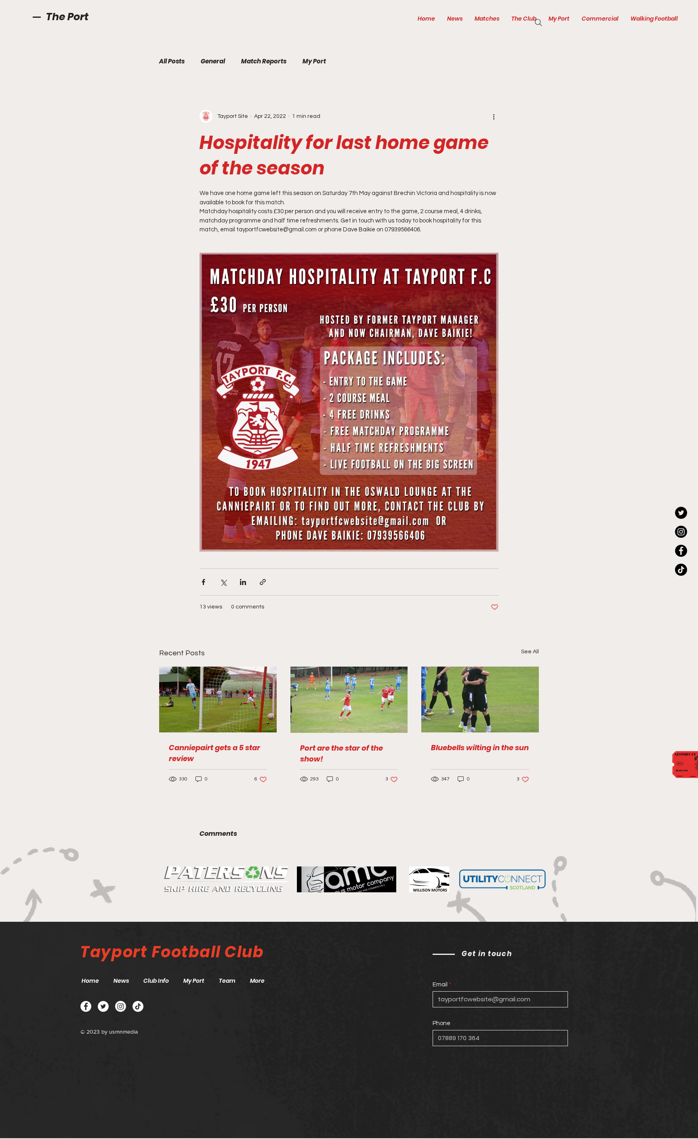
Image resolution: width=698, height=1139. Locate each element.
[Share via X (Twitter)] (223, 582)
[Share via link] (263, 582)
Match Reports (263, 61)
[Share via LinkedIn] (243, 582)
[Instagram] (681, 532)
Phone (441, 1023)
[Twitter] (681, 513)
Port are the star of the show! (341, 753)
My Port (314, 61)
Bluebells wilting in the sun (480, 748)
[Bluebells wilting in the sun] (480, 699)
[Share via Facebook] (203, 582)
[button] (487, 18)
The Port (67, 17)
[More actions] (493, 116)
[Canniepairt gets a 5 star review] (218, 699)
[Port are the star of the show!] (349, 700)
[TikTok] (681, 570)
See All (530, 651)
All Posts (172, 61)
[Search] (538, 22)
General (213, 61)
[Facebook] (681, 551)
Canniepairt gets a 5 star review (214, 753)
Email (440, 985)
